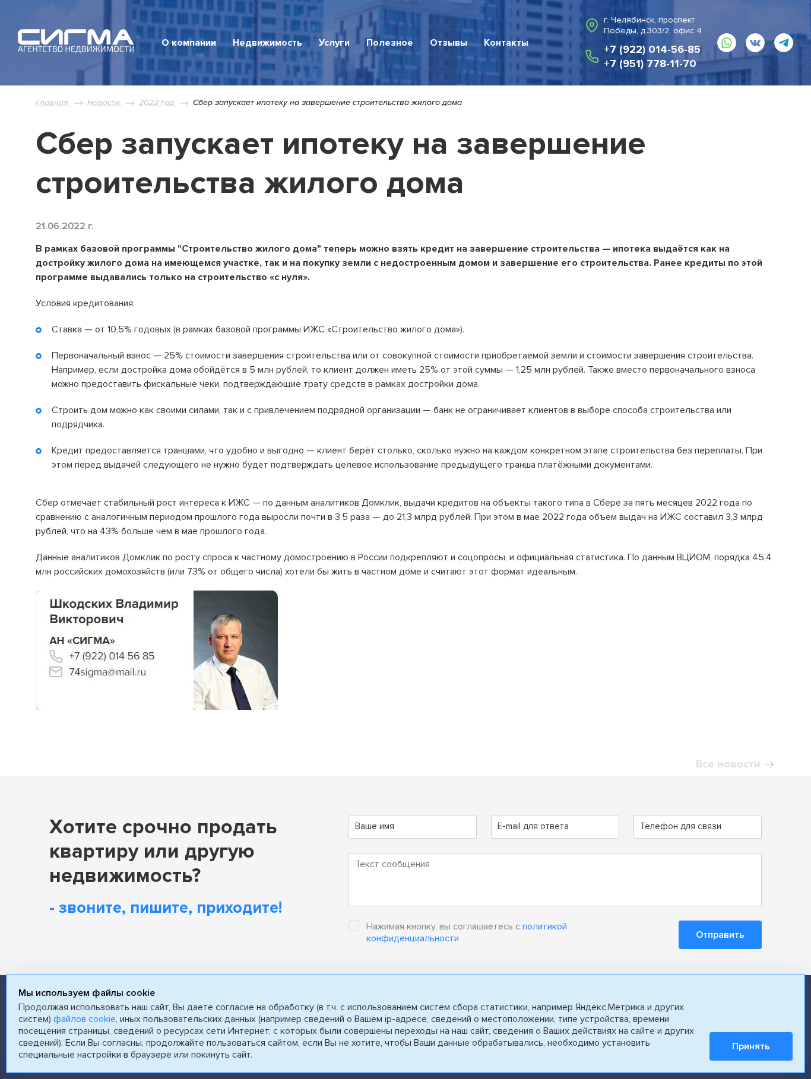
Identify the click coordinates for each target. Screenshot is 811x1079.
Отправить (720, 935)
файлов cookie (84, 1019)
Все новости (728, 763)
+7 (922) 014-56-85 (652, 49)
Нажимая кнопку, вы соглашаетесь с (466, 932)
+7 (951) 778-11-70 (650, 63)
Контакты (506, 43)
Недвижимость (267, 43)
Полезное (389, 43)
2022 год (157, 102)
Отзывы (448, 43)
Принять (751, 1046)
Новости (104, 102)
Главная (53, 102)
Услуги (334, 43)
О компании (188, 43)
